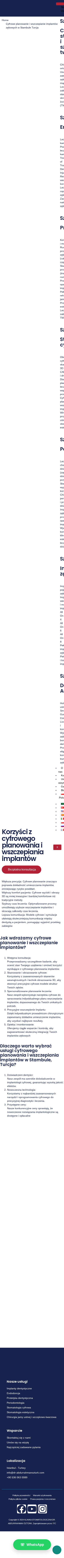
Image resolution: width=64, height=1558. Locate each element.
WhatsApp (32, 1545)
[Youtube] (32, 1509)
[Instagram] (42, 1509)
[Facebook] (21, 1509)
